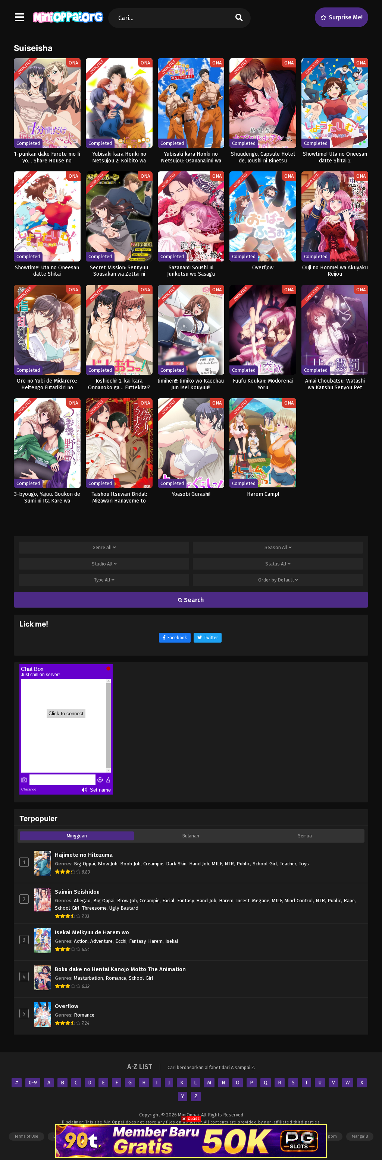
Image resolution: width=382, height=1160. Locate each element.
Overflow (66, 1006)
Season (276, 547)
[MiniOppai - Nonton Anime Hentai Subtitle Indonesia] (68, 24)
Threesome (94, 908)
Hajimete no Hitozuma (84, 855)
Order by (276, 580)
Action (81, 941)
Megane (260, 900)
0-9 (33, 1083)
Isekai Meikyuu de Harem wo (92, 932)
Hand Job (199, 863)
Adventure (101, 941)
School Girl (265, 863)
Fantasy (185, 900)
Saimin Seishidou (77, 891)
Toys (304, 863)
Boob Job (130, 863)
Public (243, 863)
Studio (102, 564)
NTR (229, 863)
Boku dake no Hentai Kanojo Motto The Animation (120, 969)
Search (193, 600)
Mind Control (299, 900)
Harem (226, 900)
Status (275, 564)
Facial (168, 900)
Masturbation (88, 978)
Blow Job (108, 863)
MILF (217, 863)
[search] (239, 18)
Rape (349, 900)
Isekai (171, 941)
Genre (102, 547)
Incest (243, 900)
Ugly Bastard (123, 908)
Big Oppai (84, 863)
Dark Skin (176, 863)
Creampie (153, 863)
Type (102, 580)
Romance (116, 978)
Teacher (288, 863)
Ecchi (120, 941)
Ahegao (82, 900)
